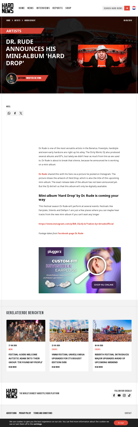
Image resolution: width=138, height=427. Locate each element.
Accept (121, 422)
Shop (68, 8)
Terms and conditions (42, 413)
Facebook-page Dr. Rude (70, 233)
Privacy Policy (25, 413)
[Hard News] (7, 7)
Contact (128, 413)
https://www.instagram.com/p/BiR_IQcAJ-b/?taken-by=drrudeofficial (76, 223)
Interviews (43, 8)
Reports (58, 8)
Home (22, 8)
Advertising (11, 413)
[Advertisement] (80, 123)
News (30, 8)
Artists (17, 20)
